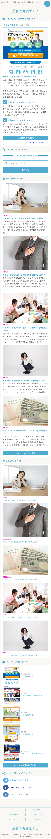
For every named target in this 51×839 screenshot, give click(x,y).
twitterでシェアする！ (19, 780)
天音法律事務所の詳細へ (26, 138)
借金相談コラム (38, 810)
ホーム (13, 810)
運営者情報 (38, 819)
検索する (25, 170)
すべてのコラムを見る (27, 453)
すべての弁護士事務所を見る (25, 765)
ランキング (38, 814)
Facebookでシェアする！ (21, 787)
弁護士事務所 (13, 814)
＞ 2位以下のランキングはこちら (35, 143)
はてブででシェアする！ (20, 794)
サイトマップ (13, 819)
